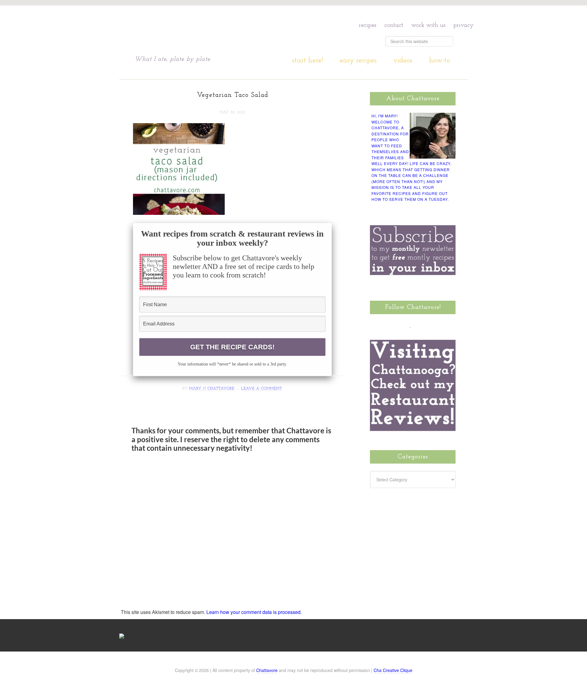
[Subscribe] (445, 325)
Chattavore (193, 30)
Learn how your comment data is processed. (254, 611)
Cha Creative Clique (393, 670)
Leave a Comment (261, 389)
